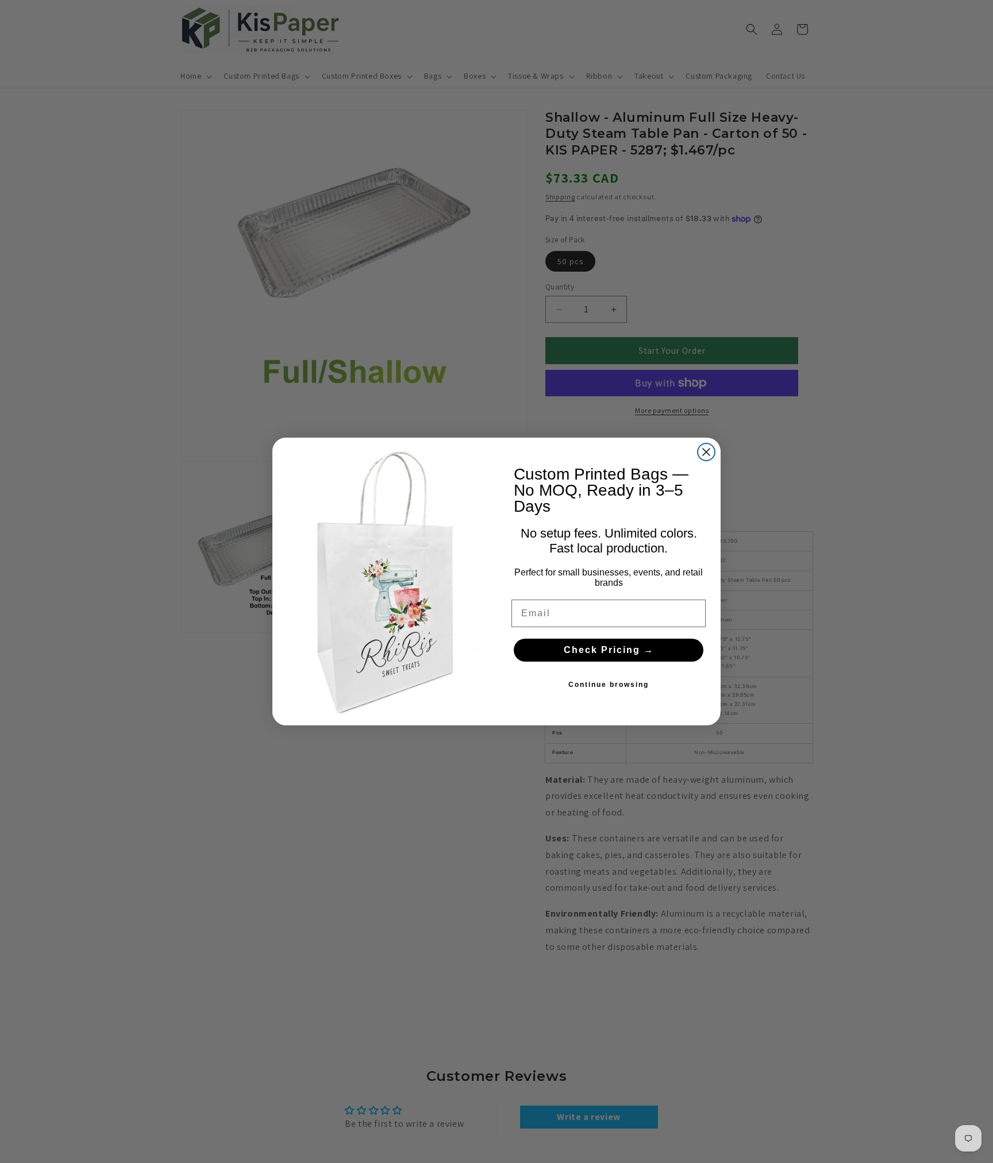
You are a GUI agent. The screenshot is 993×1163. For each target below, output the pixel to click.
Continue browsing (608, 685)
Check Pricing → (609, 650)
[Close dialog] (706, 452)
